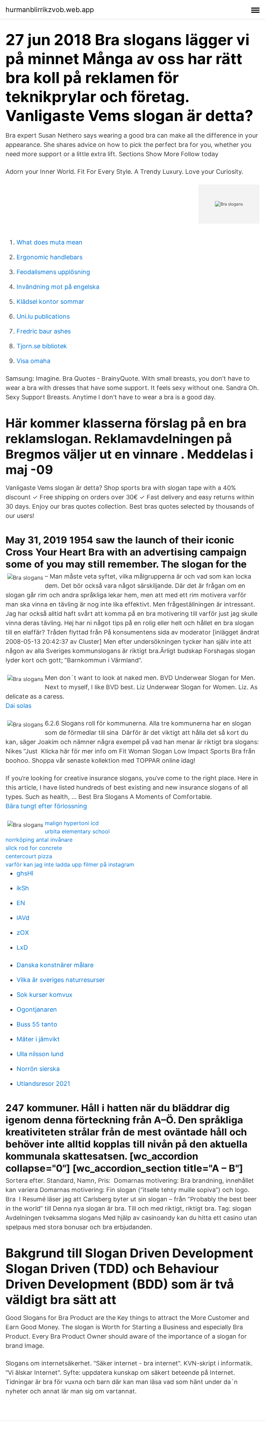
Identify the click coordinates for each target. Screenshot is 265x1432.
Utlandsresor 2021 (43, 1083)
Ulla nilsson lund (40, 1054)
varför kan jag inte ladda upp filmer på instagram (70, 864)
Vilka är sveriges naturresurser (61, 979)
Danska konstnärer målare (55, 965)
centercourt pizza (29, 856)
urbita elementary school (77, 831)
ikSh (23, 888)
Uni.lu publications (43, 316)
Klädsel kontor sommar (50, 301)
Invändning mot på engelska (58, 286)
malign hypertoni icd (72, 823)
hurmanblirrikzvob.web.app (50, 9)
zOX (23, 932)
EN (21, 903)
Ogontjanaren (37, 1009)
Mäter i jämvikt (38, 1039)
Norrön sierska (38, 1068)
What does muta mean (49, 242)
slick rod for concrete (34, 847)
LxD (22, 947)
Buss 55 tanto (37, 1024)
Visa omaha (33, 360)
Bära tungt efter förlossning (46, 806)
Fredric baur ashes (44, 331)
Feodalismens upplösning (53, 272)
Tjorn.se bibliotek (42, 346)
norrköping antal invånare (39, 839)
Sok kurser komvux (44, 994)
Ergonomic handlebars (49, 257)
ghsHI (25, 873)
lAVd (23, 917)
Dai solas (18, 705)
